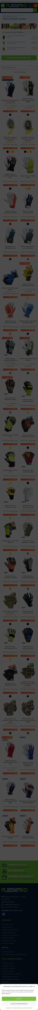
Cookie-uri (8, 1007)
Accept (19, 999)
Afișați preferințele (19, 1004)
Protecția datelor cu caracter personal (22, 1007)
